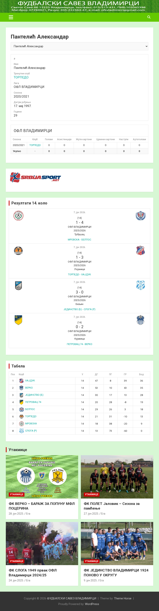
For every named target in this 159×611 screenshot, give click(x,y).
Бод (141, 374)
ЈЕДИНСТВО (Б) (34, 394)
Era (28, 513)
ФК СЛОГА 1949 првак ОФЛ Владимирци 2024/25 (33, 572)
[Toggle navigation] (11, 17)
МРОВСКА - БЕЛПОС (79, 239)
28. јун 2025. (16, 513)
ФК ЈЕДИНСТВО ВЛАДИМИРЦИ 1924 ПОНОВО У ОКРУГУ (116, 572)
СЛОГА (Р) (31, 430)
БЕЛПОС (30, 409)
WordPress (92, 604)
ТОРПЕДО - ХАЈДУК (79, 274)
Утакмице (18, 449)
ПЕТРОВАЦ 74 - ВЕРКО (79, 344)
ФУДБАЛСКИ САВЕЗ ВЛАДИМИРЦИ (71, 598)
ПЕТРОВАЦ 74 (33, 402)
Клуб (21, 374)
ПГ (110, 374)
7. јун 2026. (79, 212)
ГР (125, 374)
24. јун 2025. (16, 580)
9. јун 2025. (90, 580)
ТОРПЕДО (21, 77)
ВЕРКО (29, 387)
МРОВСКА (31, 423)
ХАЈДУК (30, 380)
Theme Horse (122, 598)
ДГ (96, 374)
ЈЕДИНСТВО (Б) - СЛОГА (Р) (79, 309)
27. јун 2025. (91, 513)
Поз (13, 374)
